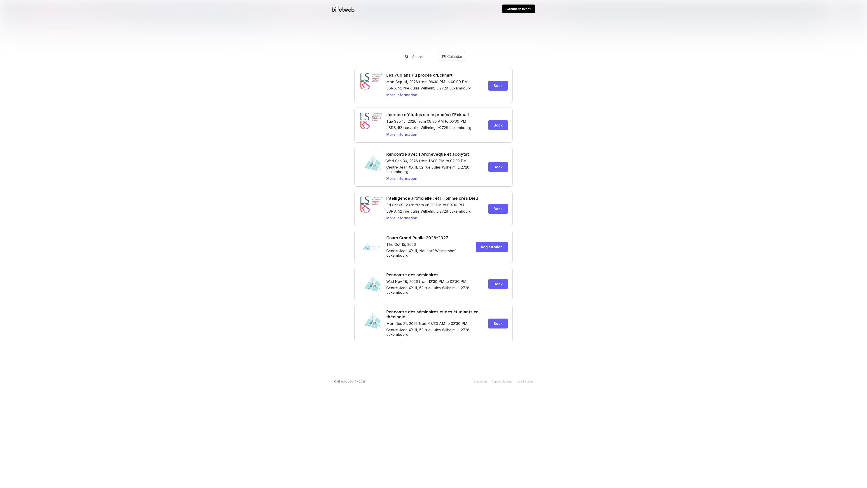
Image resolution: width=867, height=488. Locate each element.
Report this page (502, 381)
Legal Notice (525, 381)
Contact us (480, 381)
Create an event (519, 9)
